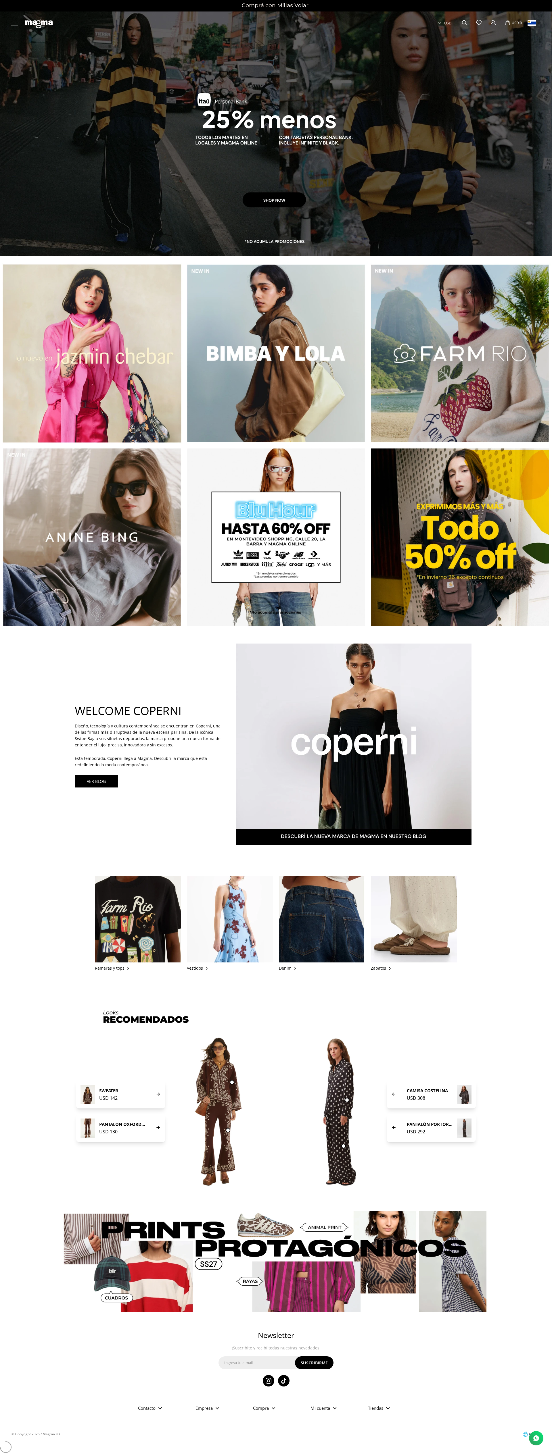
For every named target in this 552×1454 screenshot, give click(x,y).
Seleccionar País (532, 23)
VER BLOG (96, 781)
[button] (464, 23)
